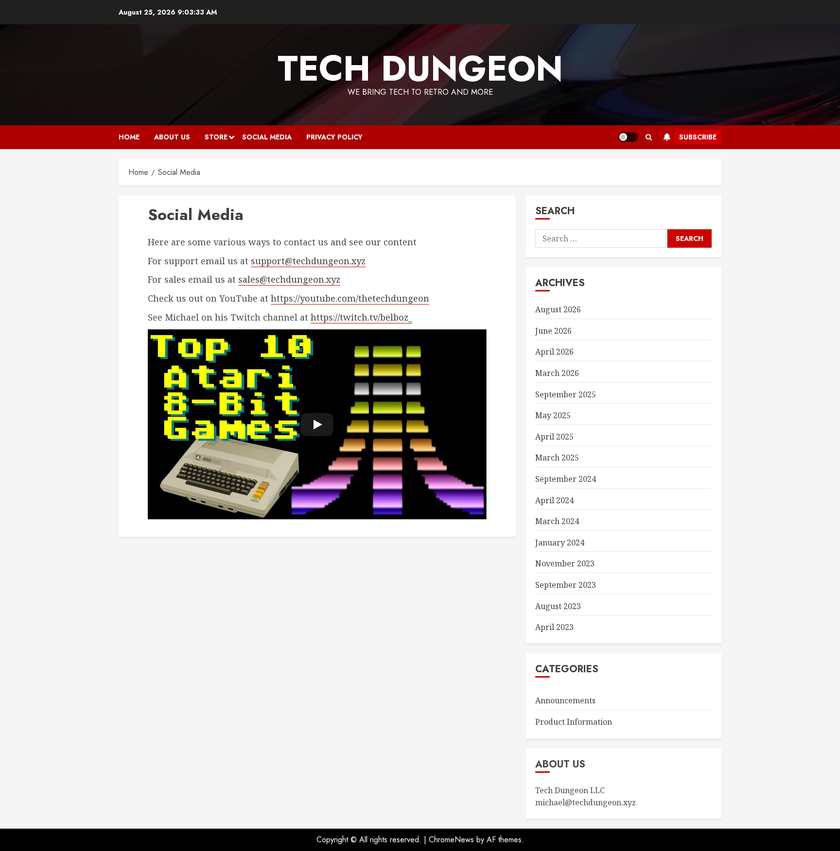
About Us (172, 137)
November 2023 (565, 563)
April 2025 (554, 436)
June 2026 (553, 330)
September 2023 (565, 584)
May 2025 (553, 415)
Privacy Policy (334, 137)
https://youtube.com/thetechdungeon (350, 298)
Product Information (573, 721)
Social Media (267, 137)
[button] (649, 137)
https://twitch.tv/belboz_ (361, 317)
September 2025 (565, 394)
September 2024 (565, 479)
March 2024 (557, 521)
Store (216, 137)
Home (129, 137)
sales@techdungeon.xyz (289, 279)
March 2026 (557, 373)
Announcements (565, 700)
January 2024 (559, 542)
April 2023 (554, 627)
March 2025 (557, 457)
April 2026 (554, 351)
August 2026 (558, 309)
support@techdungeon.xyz (308, 261)
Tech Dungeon (420, 68)
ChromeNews (451, 839)
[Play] (316, 424)
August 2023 (558, 606)
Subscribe (698, 137)
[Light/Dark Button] (628, 137)
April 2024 (554, 500)
